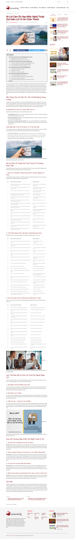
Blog (68, 7)
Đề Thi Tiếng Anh (42, 7)
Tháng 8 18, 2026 (53, 59)
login (9, 504)
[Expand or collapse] (46, 55)
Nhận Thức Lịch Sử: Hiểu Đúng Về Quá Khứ (62, 76)
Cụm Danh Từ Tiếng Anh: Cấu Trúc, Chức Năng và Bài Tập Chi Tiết (63, 70)
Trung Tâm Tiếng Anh (60, 7)
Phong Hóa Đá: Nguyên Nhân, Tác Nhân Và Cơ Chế (59, 57)
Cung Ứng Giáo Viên (9, 13)
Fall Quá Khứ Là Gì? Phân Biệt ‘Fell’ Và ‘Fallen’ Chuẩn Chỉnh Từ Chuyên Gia (62, 25)
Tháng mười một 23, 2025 (24, 22)
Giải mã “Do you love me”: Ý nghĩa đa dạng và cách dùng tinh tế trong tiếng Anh (62, 31)
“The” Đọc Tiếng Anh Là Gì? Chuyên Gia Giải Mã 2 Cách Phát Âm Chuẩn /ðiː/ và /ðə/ (62, 19)
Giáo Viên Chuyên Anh (14, 22)
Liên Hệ (12, 1)
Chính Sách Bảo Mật (19, 1)
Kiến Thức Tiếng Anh (24, 7)
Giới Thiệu (8, 1)
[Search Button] (68, 2)
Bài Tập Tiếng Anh (34, 7)
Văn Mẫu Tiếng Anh (51, 7)
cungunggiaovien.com (10, 518)
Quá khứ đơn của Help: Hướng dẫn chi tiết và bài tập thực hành (62, 64)
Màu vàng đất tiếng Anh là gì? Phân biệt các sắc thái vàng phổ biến (63, 38)
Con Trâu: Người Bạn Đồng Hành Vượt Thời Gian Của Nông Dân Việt (62, 83)
